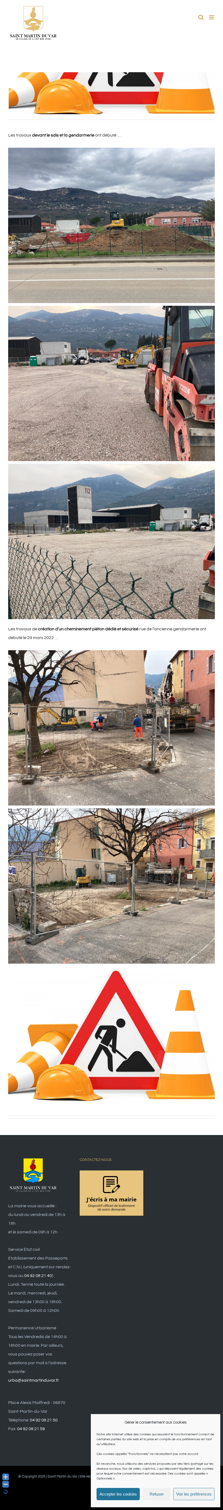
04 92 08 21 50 (44, 1420)
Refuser (157, 1494)
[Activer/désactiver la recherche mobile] (201, 17)
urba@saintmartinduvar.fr (33, 1380)
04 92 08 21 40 (38, 1275)
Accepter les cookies (118, 1494)
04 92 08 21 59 (31, 1429)
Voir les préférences (194, 1494)
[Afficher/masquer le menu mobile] (212, 17)
